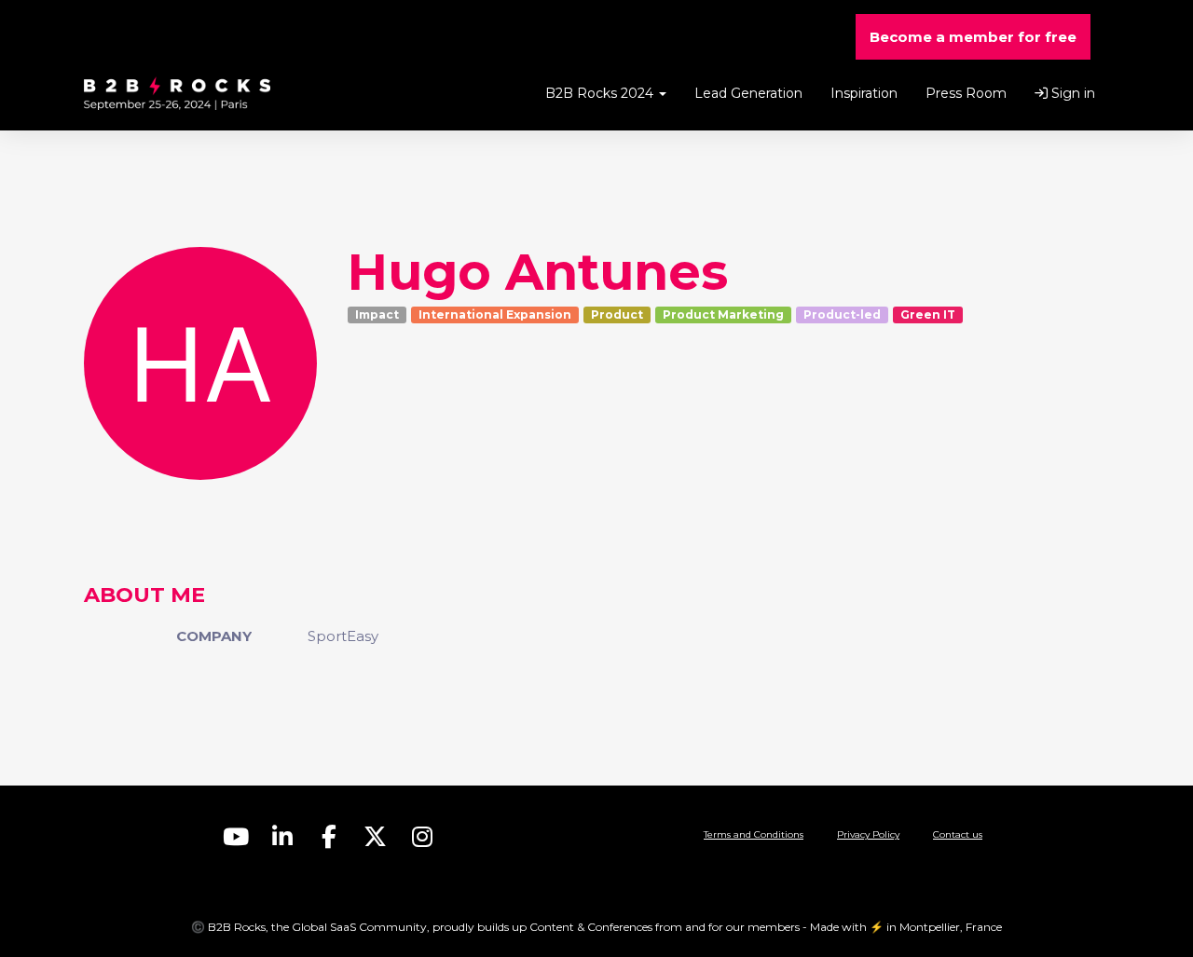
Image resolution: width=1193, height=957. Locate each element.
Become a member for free (973, 37)
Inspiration (864, 93)
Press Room (966, 93)
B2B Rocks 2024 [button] (601, 93)
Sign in (1071, 93)
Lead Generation (748, 93)
